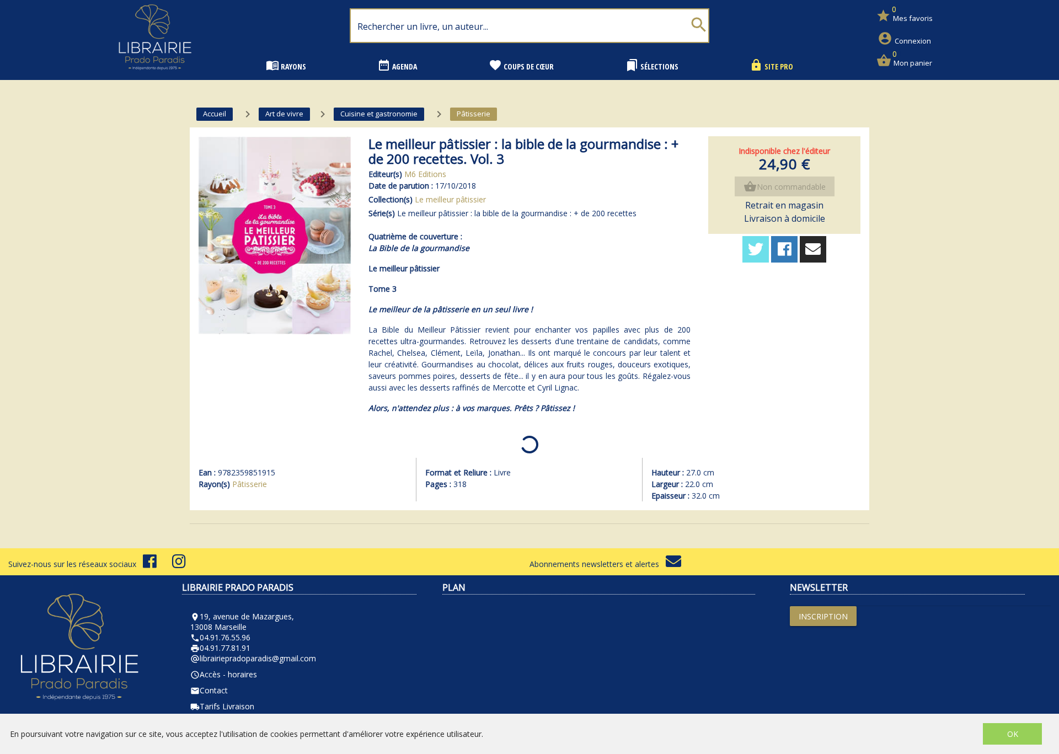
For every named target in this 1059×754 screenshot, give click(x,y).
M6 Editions (425, 174)
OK (1012, 734)
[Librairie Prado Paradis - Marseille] (155, 74)
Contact (209, 690)
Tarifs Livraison (222, 706)
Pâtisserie (249, 484)
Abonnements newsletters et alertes (598, 564)
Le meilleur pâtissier (450, 199)
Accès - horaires (223, 674)
